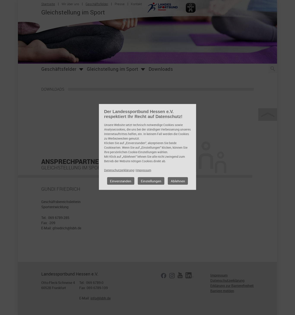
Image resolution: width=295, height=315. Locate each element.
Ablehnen (178, 181)
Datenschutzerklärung (119, 170)
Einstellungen (151, 181)
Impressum (143, 170)
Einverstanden (120, 181)
